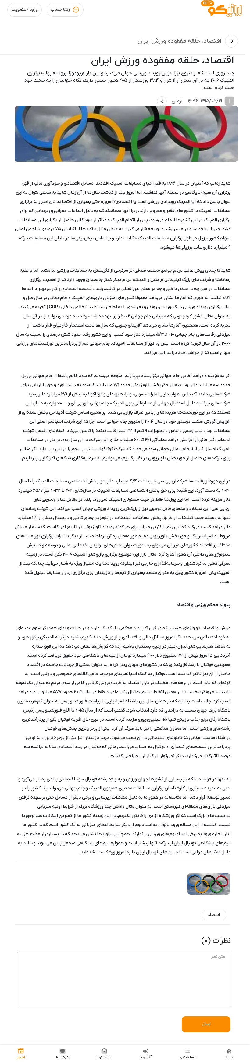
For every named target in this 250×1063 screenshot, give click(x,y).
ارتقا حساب (61, 9)
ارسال (206, 1024)
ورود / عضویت (24, 9)
